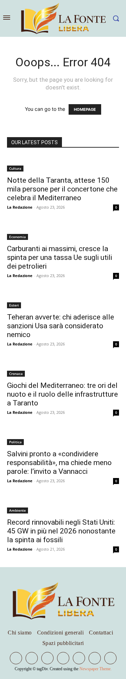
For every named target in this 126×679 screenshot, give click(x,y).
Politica (15, 441)
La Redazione (20, 207)
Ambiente (17, 510)
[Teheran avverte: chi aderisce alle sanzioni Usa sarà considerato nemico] (63, 301)
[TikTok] (63, 658)
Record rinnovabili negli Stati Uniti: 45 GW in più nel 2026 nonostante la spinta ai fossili (61, 531)
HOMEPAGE (85, 109)
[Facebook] (16, 658)
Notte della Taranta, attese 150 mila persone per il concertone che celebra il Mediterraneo (62, 189)
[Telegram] (47, 658)
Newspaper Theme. (95, 668)
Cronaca (16, 373)
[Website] (95, 658)
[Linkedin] (32, 658)
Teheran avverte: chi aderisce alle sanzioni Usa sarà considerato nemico (60, 326)
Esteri (14, 305)
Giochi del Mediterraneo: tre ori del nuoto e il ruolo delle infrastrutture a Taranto (62, 394)
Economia (17, 236)
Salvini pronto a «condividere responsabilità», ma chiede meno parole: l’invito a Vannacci (59, 463)
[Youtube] (110, 658)
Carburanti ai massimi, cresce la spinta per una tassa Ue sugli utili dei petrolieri (59, 257)
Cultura (15, 168)
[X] (79, 658)
